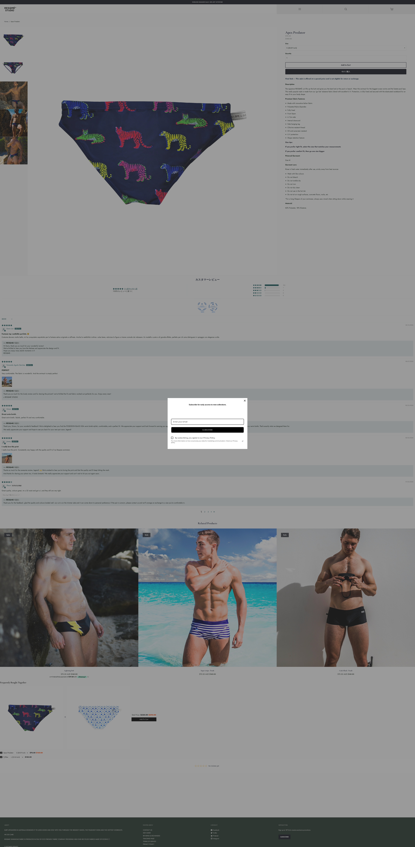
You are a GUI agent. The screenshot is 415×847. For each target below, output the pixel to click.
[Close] (244, 400)
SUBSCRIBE (207, 430)
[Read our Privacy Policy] (242, 441)
